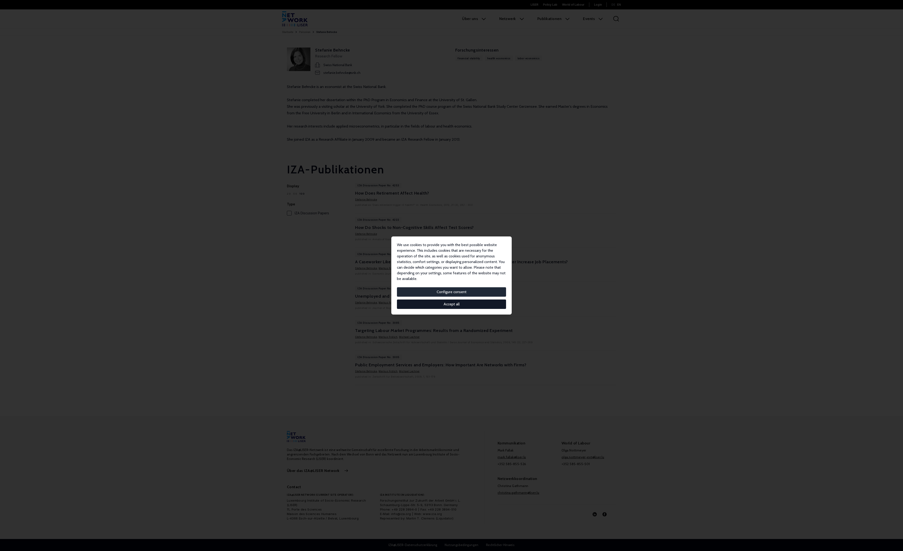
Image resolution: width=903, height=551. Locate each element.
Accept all (452, 304)
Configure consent (452, 292)
